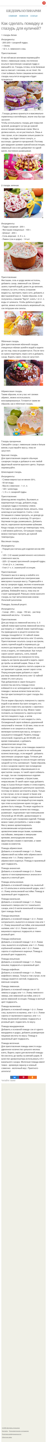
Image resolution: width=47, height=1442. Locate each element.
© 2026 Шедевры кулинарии (11, 1428)
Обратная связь (7, 1437)
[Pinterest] (23, 1077)
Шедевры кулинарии (23, 10)
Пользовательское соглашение (19, 1431)
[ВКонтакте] (14, 1077)
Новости (23, 15)
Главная (13, 15)
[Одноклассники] (32, 1077)
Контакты (5, 1431)
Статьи (33, 15)
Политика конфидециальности (11, 1434)
